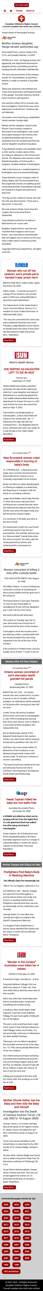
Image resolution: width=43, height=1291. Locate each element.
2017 (6, 1224)
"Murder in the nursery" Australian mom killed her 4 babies (21, 965)
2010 (16, 1238)
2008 (6, 1245)
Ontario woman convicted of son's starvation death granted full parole (21, 675)
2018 (27, 1218)
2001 (16, 1258)
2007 (16, 1245)
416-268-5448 (21, 5)
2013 (16, 1231)
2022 (16, 1211)
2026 (6, 1204)
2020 (6, 1218)
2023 (6, 1211)
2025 (16, 1204)
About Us (30, 11)
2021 (27, 1211)
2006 (27, 1245)
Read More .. (9, 340)
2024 (27, 1204)
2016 (16, 1224)
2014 (6, 1231)
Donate (19, 11)
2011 (6, 1238)
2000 (27, 1258)
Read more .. (9, 779)
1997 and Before (11, 1271)
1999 (6, 1265)
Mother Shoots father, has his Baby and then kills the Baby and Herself (21, 1104)
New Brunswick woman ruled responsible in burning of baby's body (21, 461)
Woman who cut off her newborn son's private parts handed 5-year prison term (21, 274)
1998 (16, 1265)
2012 (27, 1231)
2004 (16, 1251)
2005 (6, 1251)
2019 (16, 1218)
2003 (27, 1251)
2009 (27, 1238)
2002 (6, 1258)
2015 (27, 1224)
